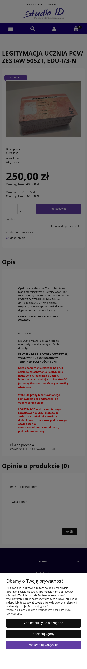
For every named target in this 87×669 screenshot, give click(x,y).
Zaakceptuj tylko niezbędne (43, 623)
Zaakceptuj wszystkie (43, 645)
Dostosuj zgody (43, 634)
